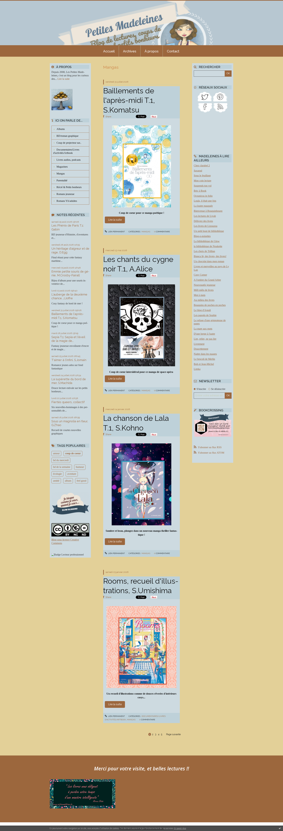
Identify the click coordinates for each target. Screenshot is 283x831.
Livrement (199, 344)
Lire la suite (63, 78)
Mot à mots (199, 295)
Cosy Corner (200, 274)
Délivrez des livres (203, 221)
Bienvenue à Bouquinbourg (208, 211)
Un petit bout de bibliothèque (209, 231)
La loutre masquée (203, 205)
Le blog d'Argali (202, 310)
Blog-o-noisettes (202, 236)
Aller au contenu (11, 3)
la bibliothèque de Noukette (208, 246)
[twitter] (205, 96)
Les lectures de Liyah (205, 216)
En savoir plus (180, 828)
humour (80, 467)
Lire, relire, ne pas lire (205, 338)
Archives (129, 51)
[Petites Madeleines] (205, 107)
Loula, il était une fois (205, 200)
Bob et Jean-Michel (204, 364)
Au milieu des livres (204, 300)
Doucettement (201, 348)
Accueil (109, 51)
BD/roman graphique (67, 135)
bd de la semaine (61, 467)
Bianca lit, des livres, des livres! (210, 256)
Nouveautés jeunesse (204, 285)
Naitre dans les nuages (205, 354)
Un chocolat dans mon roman (209, 261)
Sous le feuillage (202, 175)
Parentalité (62, 180)
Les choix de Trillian (204, 251)
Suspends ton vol (202, 185)
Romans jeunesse (65, 194)
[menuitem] (109, 51)
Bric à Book (200, 190)
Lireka (197, 369)
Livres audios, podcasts (69, 159)
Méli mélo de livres (204, 290)
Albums (61, 129)
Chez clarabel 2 (202, 165)
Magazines (62, 166)
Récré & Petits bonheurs (69, 187)
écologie (57, 473)
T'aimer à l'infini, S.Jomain (68, 360)
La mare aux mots (203, 328)
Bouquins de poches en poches (210, 305)
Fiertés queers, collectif (68, 402)
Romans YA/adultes (67, 201)
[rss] (220, 107)
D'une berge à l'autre (204, 333)
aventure (71, 473)
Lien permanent (116, 231)
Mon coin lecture (202, 180)
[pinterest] (220, 96)
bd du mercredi (61, 460)
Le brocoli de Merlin (204, 359)
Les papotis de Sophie (205, 315)
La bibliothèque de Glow (207, 241)
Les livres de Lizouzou (205, 226)
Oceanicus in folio (203, 195)
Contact (173, 51)
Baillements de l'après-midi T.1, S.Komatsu (129, 100)
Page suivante (173, 734)
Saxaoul (198, 170)
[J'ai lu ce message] (279, 828)
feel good (81, 480)
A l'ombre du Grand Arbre (207, 279)
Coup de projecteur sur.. (69, 142)
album (68, 480)
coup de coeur (73, 453)
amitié (56, 480)
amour (56, 453)
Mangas (61, 173)
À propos (152, 51)
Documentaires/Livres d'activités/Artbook (66, 151)
